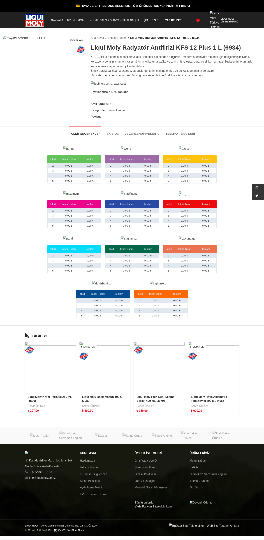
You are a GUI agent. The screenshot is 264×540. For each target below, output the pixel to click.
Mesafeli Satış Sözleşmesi (151, 487)
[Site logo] (34, 20)
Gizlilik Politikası (145, 474)
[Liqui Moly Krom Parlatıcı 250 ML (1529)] (50, 367)
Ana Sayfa (97, 37)
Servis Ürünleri (117, 37)
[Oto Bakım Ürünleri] (193, 436)
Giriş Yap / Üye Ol (146, 460)
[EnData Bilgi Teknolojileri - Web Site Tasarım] (204, 525)
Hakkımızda (87, 460)
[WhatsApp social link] (115, 116)
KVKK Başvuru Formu (94, 494)
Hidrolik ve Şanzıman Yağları (208, 474)
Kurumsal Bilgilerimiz (93, 474)
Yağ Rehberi (173, 20)
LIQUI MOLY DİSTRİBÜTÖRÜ (229, 20)
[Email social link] (111, 116)
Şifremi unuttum (145, 467)
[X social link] (107, 116)
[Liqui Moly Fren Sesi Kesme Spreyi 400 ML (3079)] (159, 367)
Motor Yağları (198, 460)
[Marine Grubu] (132, 436)
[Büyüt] (9, 33)
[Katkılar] (101, 436)
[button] (258, 188)
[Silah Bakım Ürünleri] (224, 436)
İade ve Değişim (145, 480)
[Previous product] (250, 38)
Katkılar (194, 467)
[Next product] (259, 38)
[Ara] (187, 20)
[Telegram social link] (119, 116)
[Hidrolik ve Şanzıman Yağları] (70, 436)
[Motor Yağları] (40, 436)
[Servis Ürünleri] (162, 436)
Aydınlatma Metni (91, 487)
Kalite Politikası (90, 480)
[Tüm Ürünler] (255, 38)
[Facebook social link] (103, 116)
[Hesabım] (205, 20)
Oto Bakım (196, 487)
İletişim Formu (89, 467)
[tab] (85, 132)
